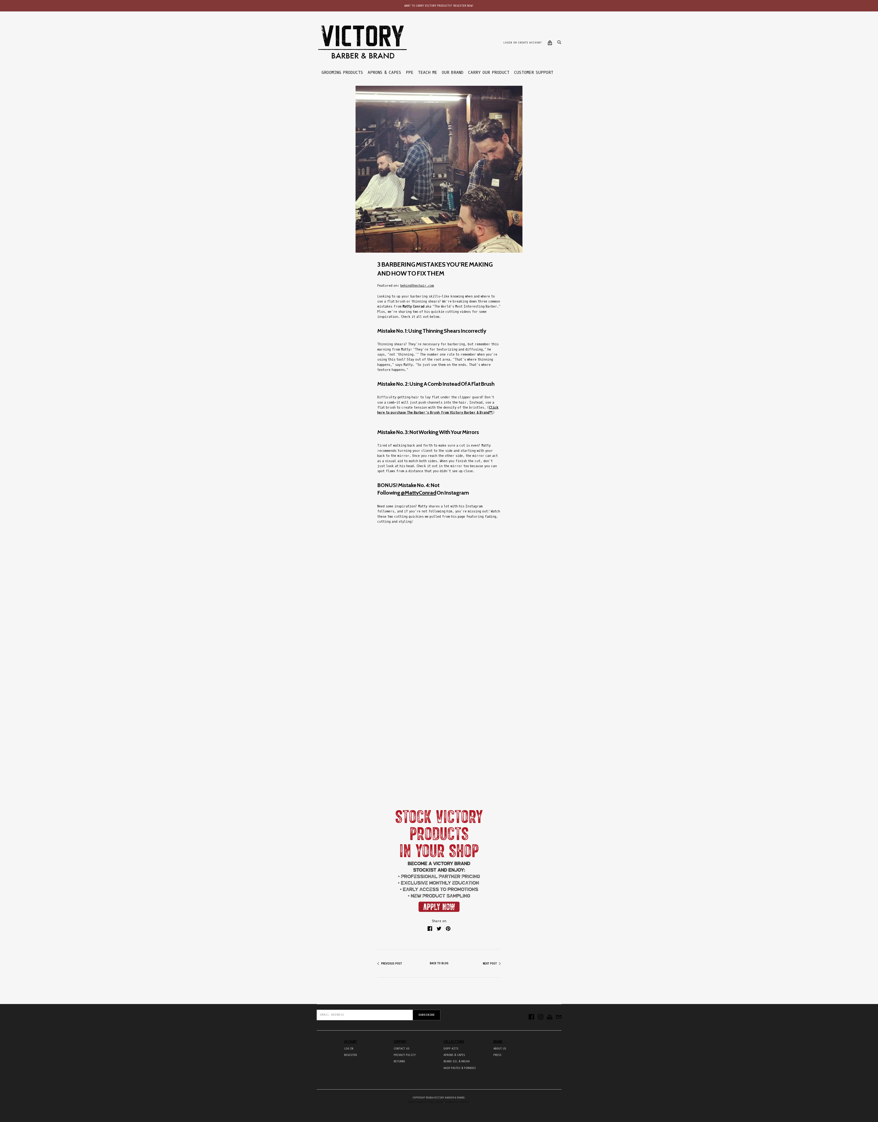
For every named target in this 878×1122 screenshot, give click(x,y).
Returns (399, 1061)
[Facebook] (531, 1017)
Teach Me (427, 72)
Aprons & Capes (384, 72)
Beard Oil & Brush (457, 1061)
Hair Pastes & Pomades (460, 1068)
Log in (348, 1048)
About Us (499, 1048)
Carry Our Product (488, 72)
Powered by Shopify (457, 1102)
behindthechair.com (417, 286)
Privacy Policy (405, 1055)
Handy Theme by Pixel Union (425, 1102)
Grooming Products (342, 72)
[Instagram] (540, 1017)
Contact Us (402, 1048)
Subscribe (426, 1015)
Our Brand (452, 72)
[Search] (559, 43)
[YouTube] (549, 1017)
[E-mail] (559, 1017)
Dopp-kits (451, 1048)
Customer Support (533, 72)
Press (497, 1055)
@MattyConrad (418, 492)
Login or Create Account (522, 42)
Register (350, 1055)
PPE (409, 72)
